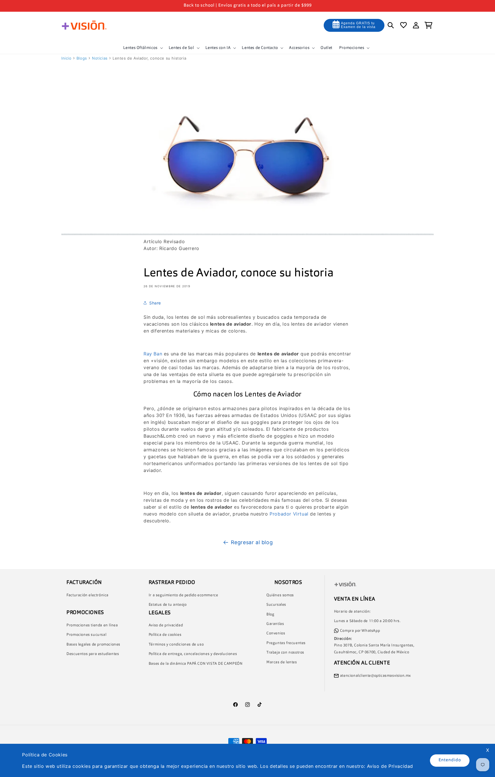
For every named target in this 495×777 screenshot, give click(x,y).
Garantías (275, 624)
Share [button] (155, 302)
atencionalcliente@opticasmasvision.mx (375, 676)
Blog (270, 614)
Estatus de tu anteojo (168, 605)
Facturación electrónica (87, 595)
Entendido (450, 760)
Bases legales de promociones (93, 644)
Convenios (275, 633)
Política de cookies (165, 635)
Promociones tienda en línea (92, 625)
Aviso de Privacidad (390, 766)
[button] (142, 48)
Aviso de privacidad (166, 625)
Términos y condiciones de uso (176, 644)
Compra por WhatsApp (360, 631)
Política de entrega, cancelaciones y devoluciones (193, 654)
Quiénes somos (280, 595)
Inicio (66, 58)
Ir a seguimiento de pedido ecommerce (183, 595)
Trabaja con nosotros (285, 652)
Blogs (81, 58)
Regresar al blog (252, 542)
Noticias (100, 58)
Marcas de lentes (281, 662)
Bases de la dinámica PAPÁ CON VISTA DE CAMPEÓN (196, 664)
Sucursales (276, 605)
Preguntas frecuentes (286, 643)
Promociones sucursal (86, 635)
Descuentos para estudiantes (92, 654)
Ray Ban (153, 354)
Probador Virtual (288, 514)
